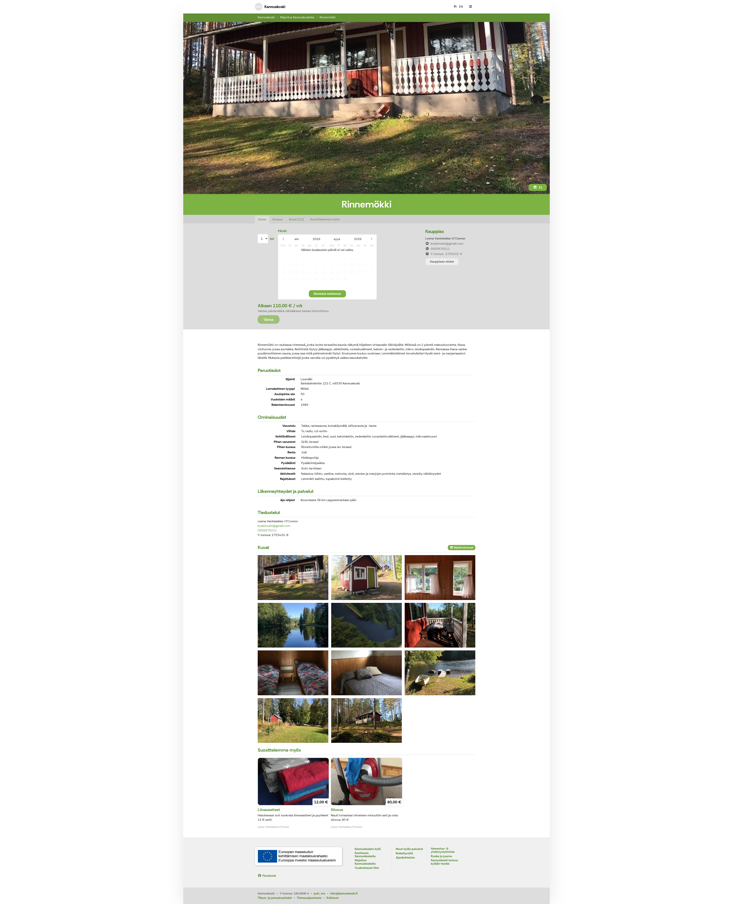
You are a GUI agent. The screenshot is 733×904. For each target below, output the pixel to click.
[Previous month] (283, 239)
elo (297, 239)
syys (337, 239)
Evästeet (332, 898)
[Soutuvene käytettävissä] (440, 672)
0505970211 (267, 530)
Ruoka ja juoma (441, 856)
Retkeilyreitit (404, 853)
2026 (316, 239)
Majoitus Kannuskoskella (297, 17)
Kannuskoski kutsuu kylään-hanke (444, 862)
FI (455, 7)
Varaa (262, 219)
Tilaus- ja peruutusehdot (275, 898)
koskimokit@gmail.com (274, 526)
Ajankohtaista (405, 858)
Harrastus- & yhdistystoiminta (443, 850)
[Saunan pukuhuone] (440, 577)
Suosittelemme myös (325, 219)
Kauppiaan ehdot (442, 262)
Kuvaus (278, 219)
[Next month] (371, 239)
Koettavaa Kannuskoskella (365, 854)
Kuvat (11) (296, 219)
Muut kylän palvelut (409, 849)
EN (461, 7)
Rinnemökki (328, 17)
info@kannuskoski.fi (344, 893)
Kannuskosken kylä (368, 849)
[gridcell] (283, 252)
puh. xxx (319, 893)
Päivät (282, 231)
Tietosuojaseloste (309, 898)
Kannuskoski (266, 17)
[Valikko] (470, 6)
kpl (272, 239)
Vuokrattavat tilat (367, 868)
